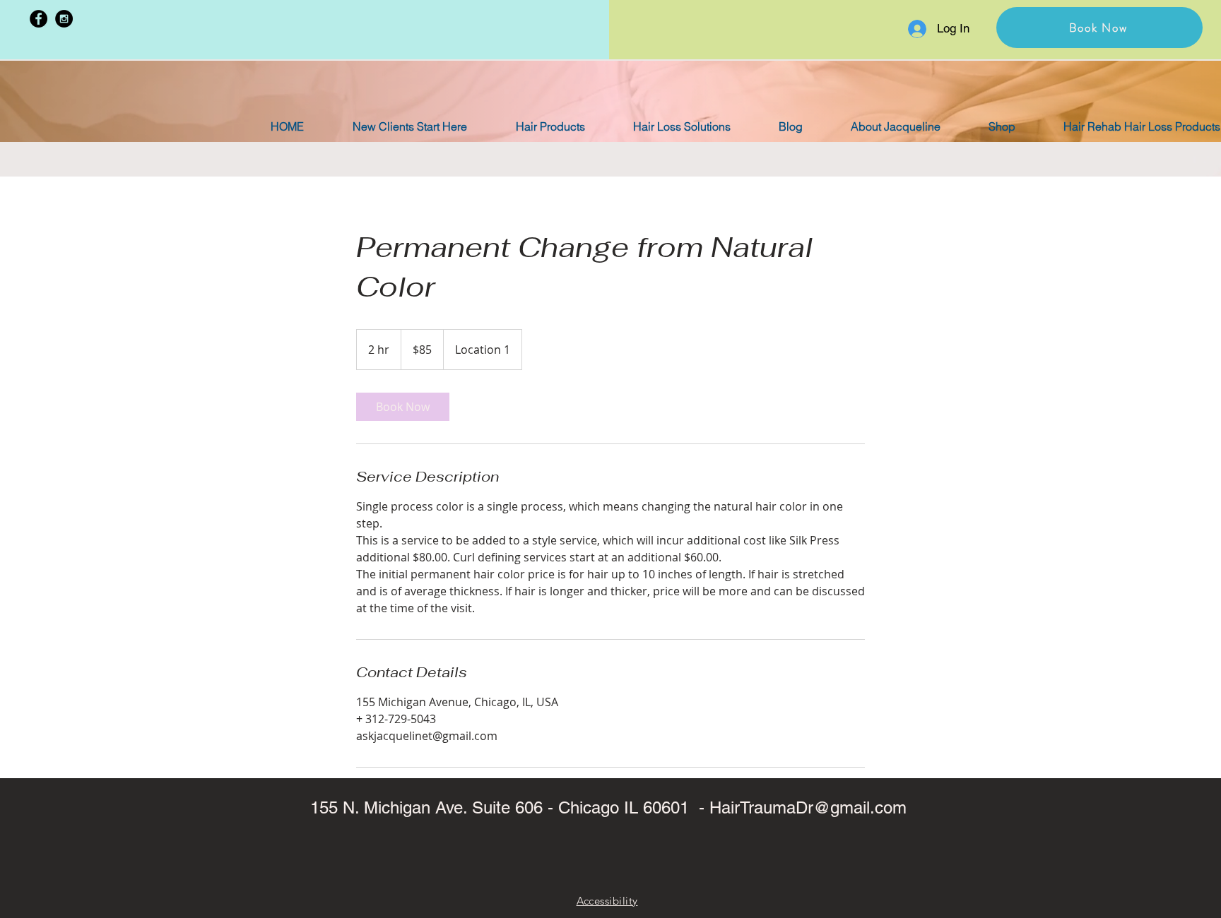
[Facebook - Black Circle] (38, 19)
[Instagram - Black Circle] (64, 19)
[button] (1099, 27)
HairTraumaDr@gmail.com (808, 807)
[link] (402, 407)
